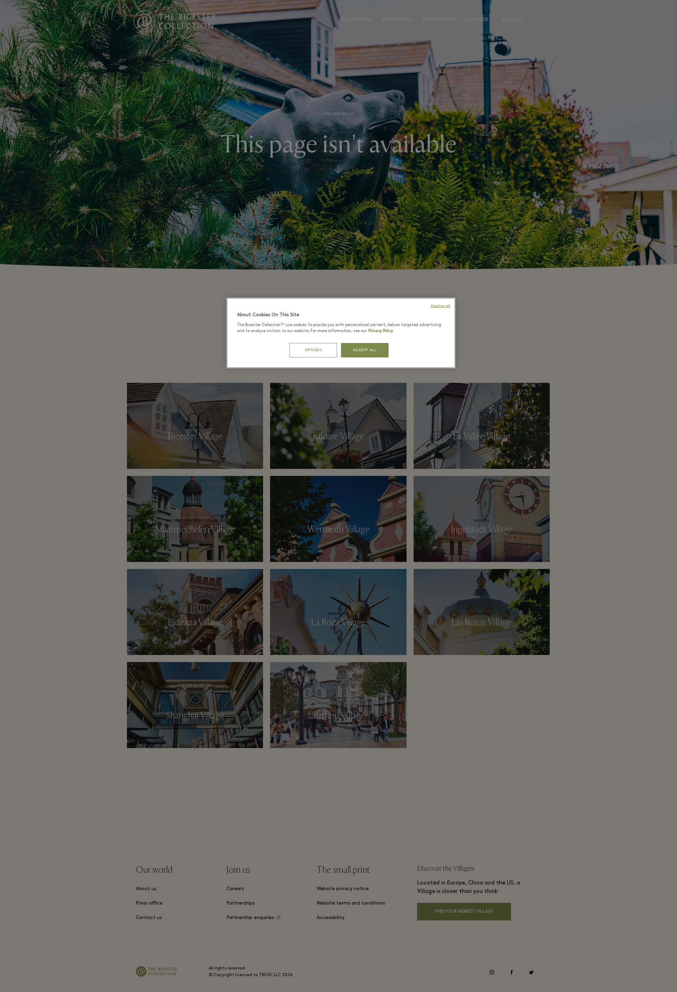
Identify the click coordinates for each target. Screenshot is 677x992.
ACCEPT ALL (365, 350)
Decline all (440, 306)
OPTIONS (313, 350)
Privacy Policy (380, 331)
